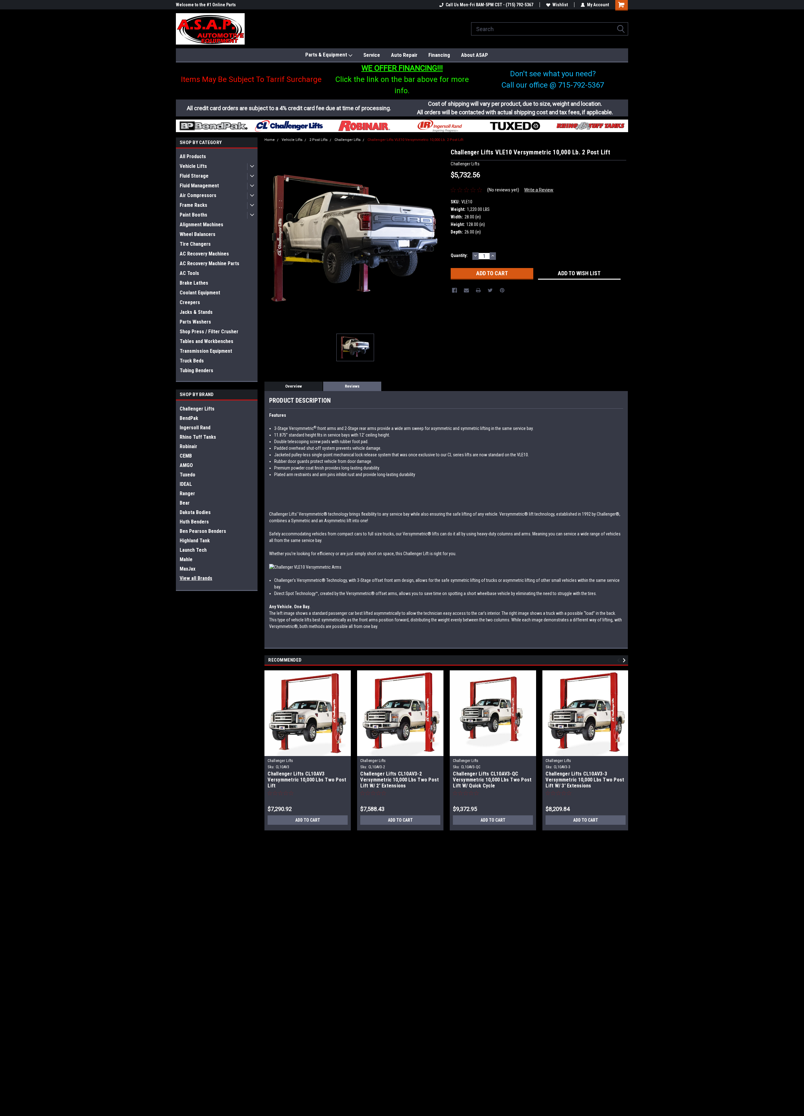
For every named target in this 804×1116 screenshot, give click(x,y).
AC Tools (189, 273)
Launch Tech (193, 550)
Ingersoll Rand (195, 428)
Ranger (187, 493)
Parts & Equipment (326, 54)
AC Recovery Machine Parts (209, 263)
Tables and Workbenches (206, 341)
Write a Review (538, 189)
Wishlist (560, 4)
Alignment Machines (201, 225)
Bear (185, 503)
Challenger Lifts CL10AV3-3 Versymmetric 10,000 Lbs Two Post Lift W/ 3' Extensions (585, 780)
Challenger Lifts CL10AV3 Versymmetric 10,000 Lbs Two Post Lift (307, 780)
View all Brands (196, 578)
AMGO (186, 465)
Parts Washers (195, 322)
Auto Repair (404, 55)
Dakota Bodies (195, 512)
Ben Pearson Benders (203, 531)
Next (625, 660)
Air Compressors (198, 195)
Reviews (352, 386)
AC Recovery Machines (204, 254)
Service (371, 55)
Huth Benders (194, 522)
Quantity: (459, 255)
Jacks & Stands (196, 312)
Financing (439, 55)
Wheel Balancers (197, 234)
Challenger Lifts (197, 409)
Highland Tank (195, 541)
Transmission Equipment (206, 351)
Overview (293, 386)
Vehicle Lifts (193, 166)
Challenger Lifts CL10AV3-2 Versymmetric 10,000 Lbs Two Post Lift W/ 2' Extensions (399, 780)
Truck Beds (192, 361)
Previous (619, 660)
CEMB (186, 456)
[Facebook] (454, 290)
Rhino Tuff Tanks (198, 437)
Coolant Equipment (200, 293)
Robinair (188, 446)
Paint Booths (193, 215)
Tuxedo (187, 475)
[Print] (478, 290)
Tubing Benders (196, 370)
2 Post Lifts (318, 140)
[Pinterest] (502, 290)
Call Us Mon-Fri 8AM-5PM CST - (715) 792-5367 (489, 4)
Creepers (190, 302)
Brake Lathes (194, 283)
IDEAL (186, 484)
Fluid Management (199, 186)
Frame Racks (193, 205)
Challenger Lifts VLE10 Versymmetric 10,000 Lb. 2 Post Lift (415, 140)
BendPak (189, 418)
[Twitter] (490, 290)
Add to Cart (307, 820)
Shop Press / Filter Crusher (209, 332)
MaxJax (187, 569)
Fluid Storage (194, 176)
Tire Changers (195, 244)
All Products (193, 156)
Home (269, 140)
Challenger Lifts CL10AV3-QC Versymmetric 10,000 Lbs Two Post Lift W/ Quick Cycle (492, 780)
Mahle (186, 559)
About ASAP (474, 55)
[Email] (466, 290)
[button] (213, 125)
